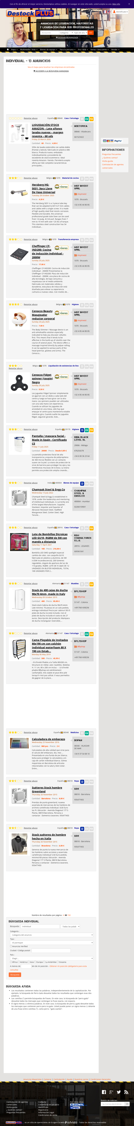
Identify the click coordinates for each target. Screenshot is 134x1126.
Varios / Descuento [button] (98, 49)
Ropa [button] (13, 49)
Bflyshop (80, 591)
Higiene (75, 304)
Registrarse (43, 1110)
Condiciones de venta (47, 1115)
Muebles (75, 583)
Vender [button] (114, 49)
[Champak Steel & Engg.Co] (19, 497)
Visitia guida (107, 161)
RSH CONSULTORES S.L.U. (82, 538)
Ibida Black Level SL (81, 438)
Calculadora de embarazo (48, 739)
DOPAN (78, 740)
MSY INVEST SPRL (81, 187)
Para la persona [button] (67, 49)
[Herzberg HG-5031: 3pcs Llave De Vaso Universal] (19, 192)
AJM (76, 789)
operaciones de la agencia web (50, 1122)
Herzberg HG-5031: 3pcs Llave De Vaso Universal (43, 188)
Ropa (76, 781)
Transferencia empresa (68, 239)
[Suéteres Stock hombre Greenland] (19, 795)
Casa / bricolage (71, 118)
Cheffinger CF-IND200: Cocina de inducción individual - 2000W (47, 251)
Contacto (42, 1102)
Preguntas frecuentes (111, 154)
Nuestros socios (81, 1079)
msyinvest (82, 194)
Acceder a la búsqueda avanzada (52, 71)
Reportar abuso (30, 118)
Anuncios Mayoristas (32, 1079)
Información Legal (46, 1112)
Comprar (47, 1079)
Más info (116, 4)
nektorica (81, 126)
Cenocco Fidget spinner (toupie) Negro (42, 378)
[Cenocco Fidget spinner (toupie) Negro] (19, 382)
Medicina (75, 732)
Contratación (59, 1079)
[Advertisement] (51, 92)
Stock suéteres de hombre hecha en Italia (49, 836)
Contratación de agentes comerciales (113, 166)
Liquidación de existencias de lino (63, 365)
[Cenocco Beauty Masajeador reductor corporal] (19, 319)
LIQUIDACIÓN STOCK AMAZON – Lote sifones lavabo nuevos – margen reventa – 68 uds (47, 130)
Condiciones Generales (100, 1079)
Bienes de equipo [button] (48, 49)
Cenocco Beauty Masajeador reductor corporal (43, 314)
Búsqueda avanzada (68, 37)
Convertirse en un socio (48, 1104)
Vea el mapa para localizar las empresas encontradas (51, 67)
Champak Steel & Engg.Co (48, 489)
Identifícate (43, 1107)
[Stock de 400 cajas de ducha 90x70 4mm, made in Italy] (19, 599)
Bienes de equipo (71, 483)
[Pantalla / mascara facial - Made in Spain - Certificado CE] (19, 444)
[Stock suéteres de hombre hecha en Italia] (19, 844)
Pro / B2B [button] (82, 49)
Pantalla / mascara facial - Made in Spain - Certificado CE (49, 439)
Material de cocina (70, 178)
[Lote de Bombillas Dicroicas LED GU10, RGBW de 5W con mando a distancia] (19, 542)
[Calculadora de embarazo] (19, 743)
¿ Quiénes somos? (110, 157)
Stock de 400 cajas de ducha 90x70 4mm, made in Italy (50, 592)
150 (69, 915)
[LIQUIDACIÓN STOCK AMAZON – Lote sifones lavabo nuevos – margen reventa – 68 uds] (19, 133)
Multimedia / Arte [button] (28, 49)
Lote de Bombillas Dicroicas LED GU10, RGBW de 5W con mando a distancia (50, 537)
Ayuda (69, 1079)
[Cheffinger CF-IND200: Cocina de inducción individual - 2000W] (19, 254)
